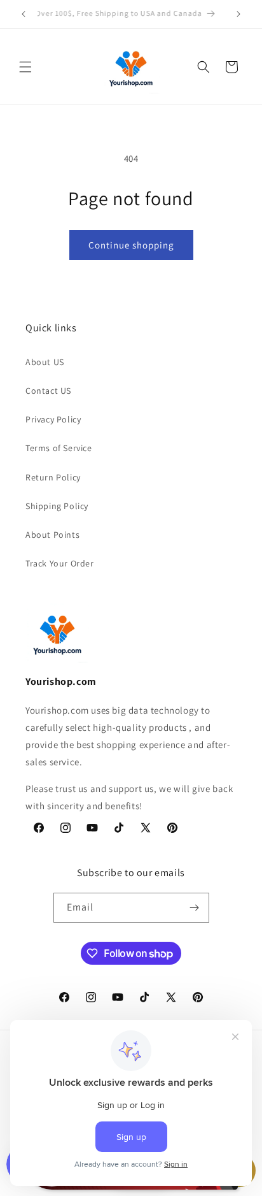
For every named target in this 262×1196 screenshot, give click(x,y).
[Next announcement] (238, 14)
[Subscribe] (195, 908)
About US (44, 362)
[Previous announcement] (24, 14)
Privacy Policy (53, 419)
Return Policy (53, 477)
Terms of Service (58, 448)
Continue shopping (131, 245)
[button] (25, 67)
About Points (52, 534)
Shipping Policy (56, 506)
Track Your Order (59, 563)
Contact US (48, 390)
